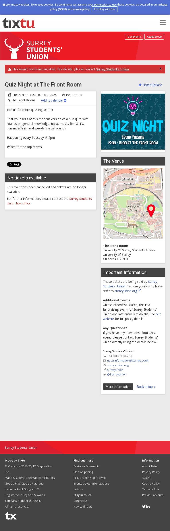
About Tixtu (149, 466)
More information (118, 387)
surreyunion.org (126, 291)
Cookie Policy (151, 483)
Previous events (152, 495)
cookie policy (81, 9)
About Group (154, 36)
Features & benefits (86, 466)
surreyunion (115, 370)
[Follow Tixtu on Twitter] (144, 506)
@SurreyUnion (117, 374)
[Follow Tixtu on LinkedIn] (148, 506)
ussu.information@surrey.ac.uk (127, 360)
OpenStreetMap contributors (35, 478)
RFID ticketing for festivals (89, 478)
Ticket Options (151, 85)
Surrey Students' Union (112, 69)
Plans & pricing (83, 472)
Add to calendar (52, 100)
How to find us (82, 506)
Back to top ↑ (146, 387)
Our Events (134, 36)
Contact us (80, 501)
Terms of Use (150, 489)
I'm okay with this (104, 9)
